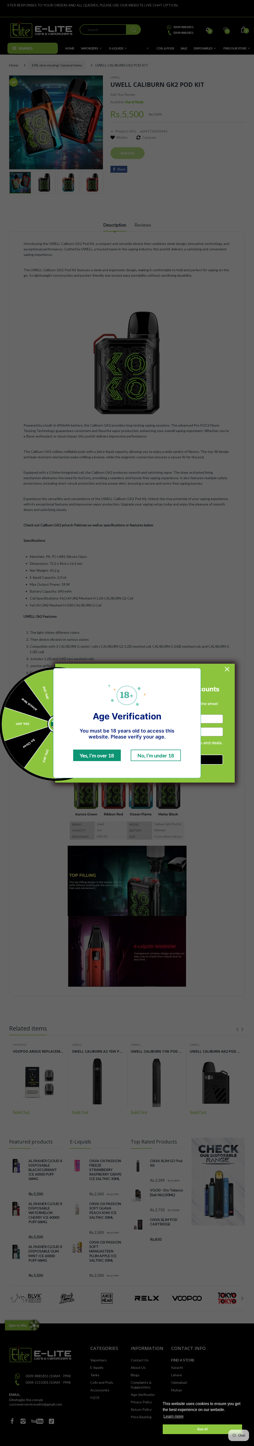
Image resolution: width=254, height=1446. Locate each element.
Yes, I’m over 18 (97, 755)
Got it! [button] (202, 1429)
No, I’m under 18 (155, 755)
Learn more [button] (173, 1416)
